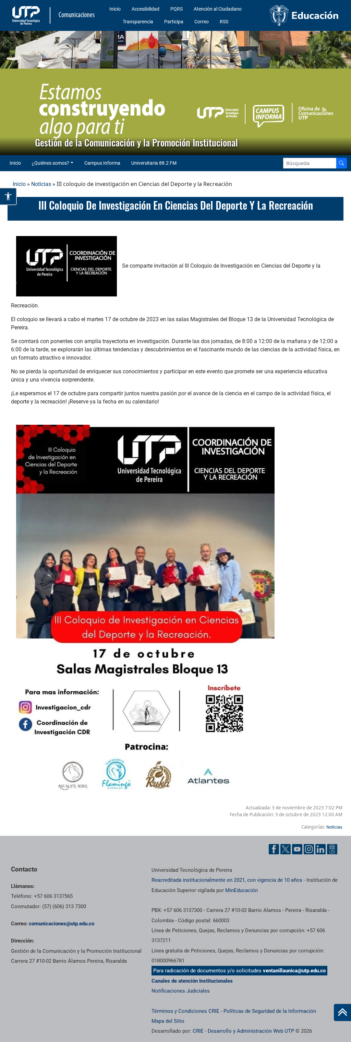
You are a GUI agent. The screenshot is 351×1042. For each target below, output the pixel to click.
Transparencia (138, 21)
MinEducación (241, 890)
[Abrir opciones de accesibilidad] (8, 196)
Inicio (115, 9)
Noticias (41, 184)
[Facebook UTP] (274, 849)
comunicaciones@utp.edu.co (61, 924)
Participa (173, 21)
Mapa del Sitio (168, 1021)
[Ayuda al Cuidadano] (332, 849)
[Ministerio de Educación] (304, 15)
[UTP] (26, 15)
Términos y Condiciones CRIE (185, 1011)
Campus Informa (102, 163)
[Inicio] (342, 1012)
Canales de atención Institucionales (192, 981)
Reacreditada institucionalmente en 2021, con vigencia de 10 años (227, 880)
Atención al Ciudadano (218, 9)
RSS (224, 21)
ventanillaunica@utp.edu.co (294, 971)
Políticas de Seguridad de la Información (269, 1011)
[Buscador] (341, 163)
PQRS (176, 9)
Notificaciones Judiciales (181, 991)
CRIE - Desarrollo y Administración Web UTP (243, 1031)
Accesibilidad (145, 9)
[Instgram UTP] (309, 849)
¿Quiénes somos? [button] (50, 163)
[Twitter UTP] (285, 849)
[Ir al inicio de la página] (342, 1012)
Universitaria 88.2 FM (154, 163)
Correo (201, 21)
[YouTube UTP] (297, 849)
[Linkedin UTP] (320, 849)
